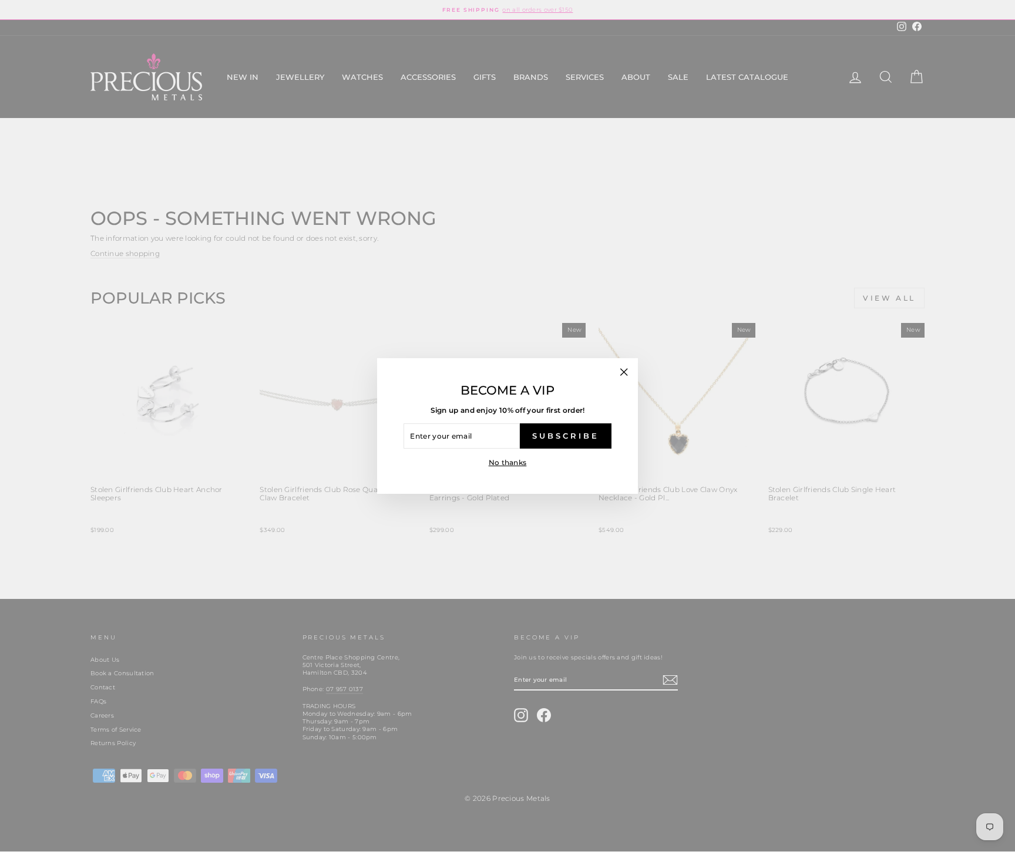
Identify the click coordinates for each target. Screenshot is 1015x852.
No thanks (508, 462)
